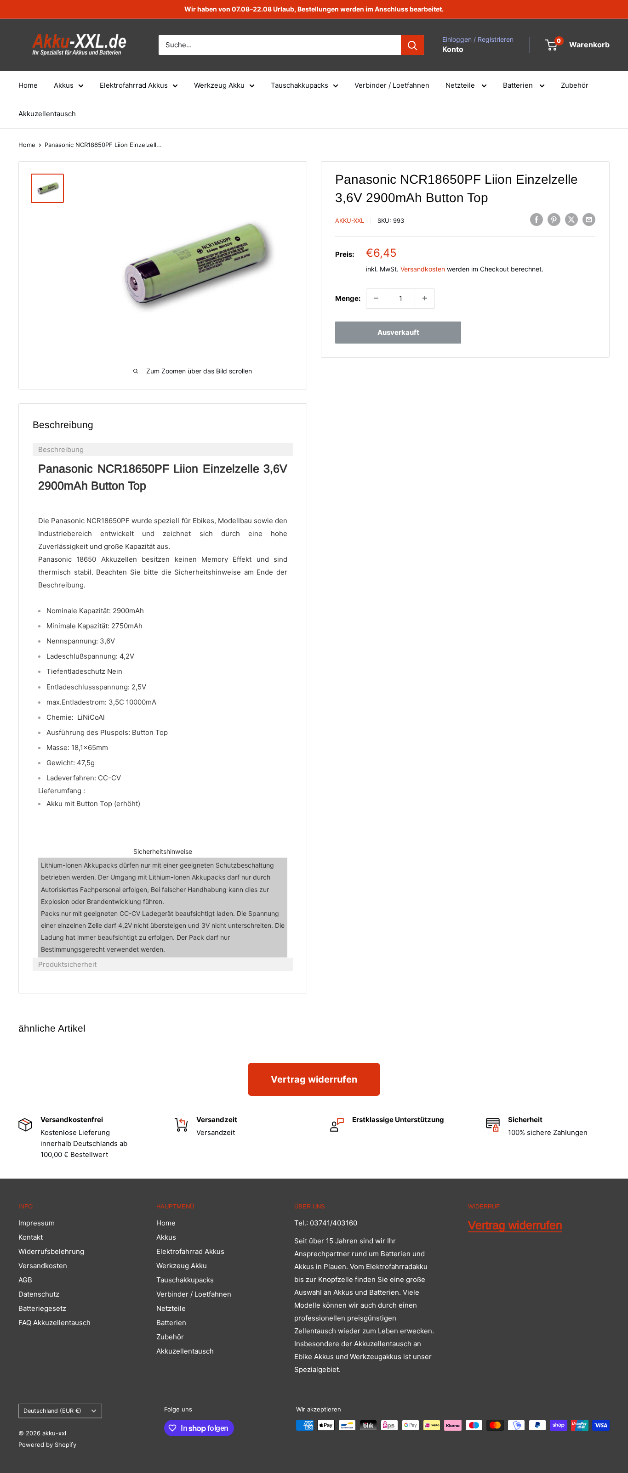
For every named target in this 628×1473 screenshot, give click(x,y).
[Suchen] (412, 45)
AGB (25, 1279)
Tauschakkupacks (299, 85)
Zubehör (574, 85)
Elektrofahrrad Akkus (134, 85)
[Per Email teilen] (588, 219)
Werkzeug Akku (219, 85)
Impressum (36, 1223)
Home (28, 85)
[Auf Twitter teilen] (571, 219)
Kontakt (30, 1237)
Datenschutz (38, 1294)
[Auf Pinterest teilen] (554, 219)
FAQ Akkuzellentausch (54, 1322)
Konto (452, 49)
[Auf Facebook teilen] (536, 219)
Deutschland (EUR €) (52, 1410)
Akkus (64, 85)
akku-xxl (349, 220)
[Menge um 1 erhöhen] (424, 298)
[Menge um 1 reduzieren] (376, 298)
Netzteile (461, 85)
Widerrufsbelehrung (51, 1251)
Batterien (519, 85)
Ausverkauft (398, 331)
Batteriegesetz (42, 1308)
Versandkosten (422, 269)
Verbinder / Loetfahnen (391, 85)
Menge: (347, 297)
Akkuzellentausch (47, 113)
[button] (163, 449)
